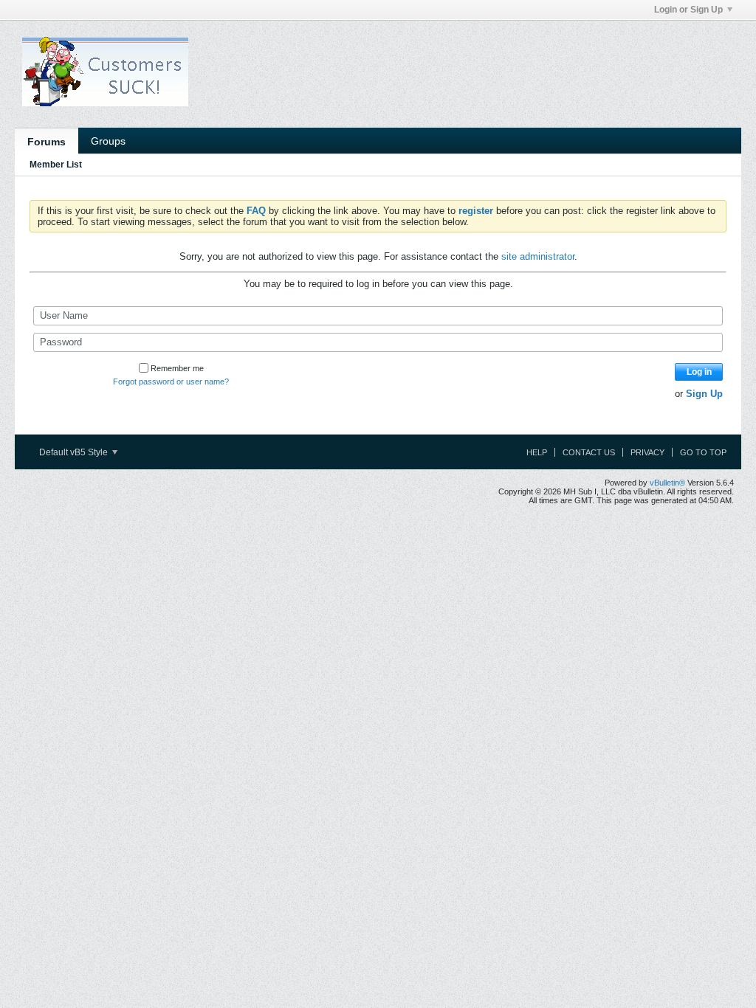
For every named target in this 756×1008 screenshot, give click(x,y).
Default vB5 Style (74, 452)
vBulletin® (667, 482)
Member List (56, 164)
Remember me (177, 368)
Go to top (703, 452)
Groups (108, 141)
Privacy (647, 452)
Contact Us (589, 452)
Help (536, 452)
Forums (46, 142)
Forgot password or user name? (171, 381)
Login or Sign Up (688, 9)
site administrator (537, 256)
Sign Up (704, 393)
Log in (699, 372)
